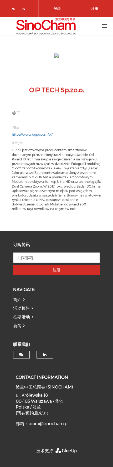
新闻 (17, 325)
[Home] (46, 26)
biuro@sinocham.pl (48, 423)
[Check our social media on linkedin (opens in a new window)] (25, 9)
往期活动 (21, 316)
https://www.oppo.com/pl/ (32, 134)
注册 (56, 270)
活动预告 (21, 308)
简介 (17, 299)
